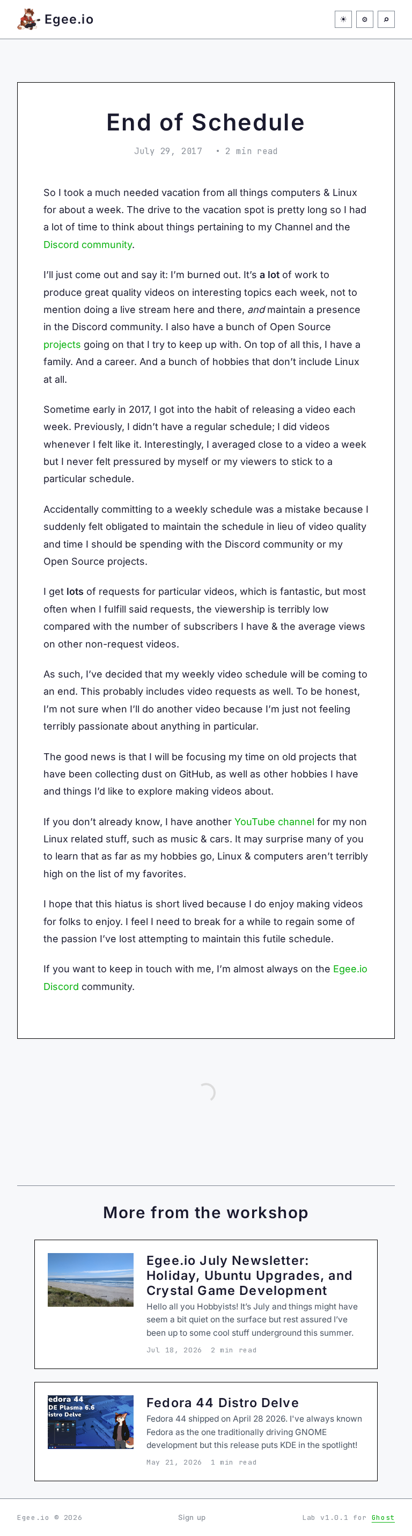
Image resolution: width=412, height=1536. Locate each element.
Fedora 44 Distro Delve (222, 1402)
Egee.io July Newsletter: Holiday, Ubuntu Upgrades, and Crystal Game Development (249, 1275)
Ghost (383, 1517)
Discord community (87, 244)
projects (62, 344)
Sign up (192, 1517)
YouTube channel (274, 821)
